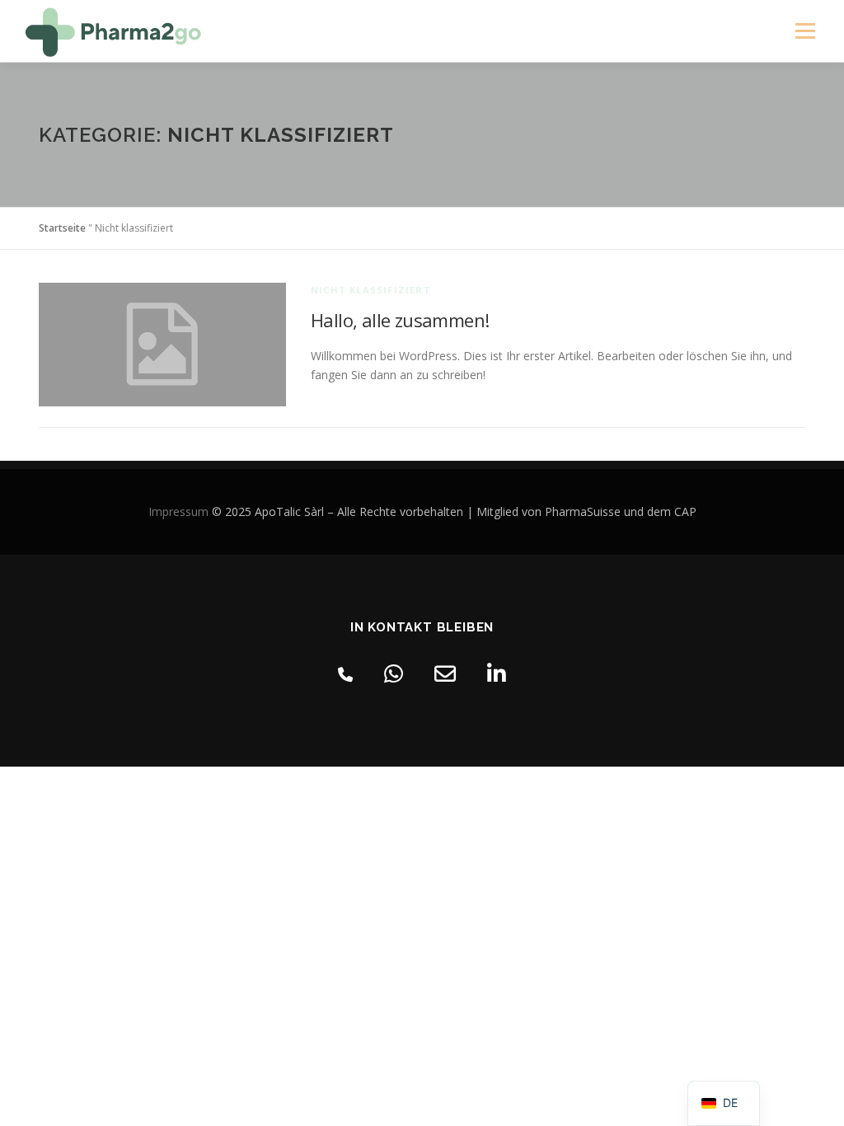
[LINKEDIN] (496, 671)
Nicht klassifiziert (371, 290)
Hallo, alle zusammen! (400, 319)
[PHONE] (345, 671)
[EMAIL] (445, 671)
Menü (804, 31)
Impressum (178, 511)
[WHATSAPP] (393, 671)
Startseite (62, 228)
